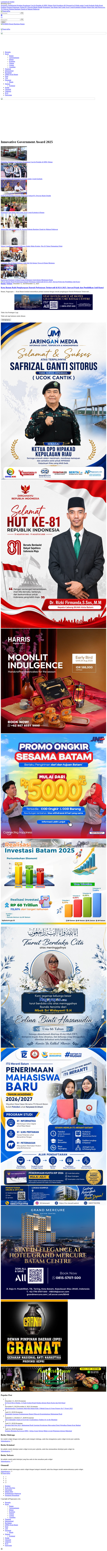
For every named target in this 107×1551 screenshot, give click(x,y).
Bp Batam (8, 72)
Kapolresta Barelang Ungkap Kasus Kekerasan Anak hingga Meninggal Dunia (27, 280)
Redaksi (7, 1486)
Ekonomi (8, 80)
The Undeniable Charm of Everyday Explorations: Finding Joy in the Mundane (31, 1420)
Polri (6, 76)
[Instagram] (6, 1480)
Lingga (11, 65)
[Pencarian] (2, 17)
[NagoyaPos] (5, 11)
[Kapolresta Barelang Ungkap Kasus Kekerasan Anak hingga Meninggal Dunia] (14, 278)
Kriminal (12, 86)
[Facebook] (6, 1477)
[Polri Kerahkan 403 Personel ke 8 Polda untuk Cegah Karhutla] (14, 177)
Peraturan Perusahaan (12, 1495)
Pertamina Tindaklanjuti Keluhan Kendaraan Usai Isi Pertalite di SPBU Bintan (27, 5)
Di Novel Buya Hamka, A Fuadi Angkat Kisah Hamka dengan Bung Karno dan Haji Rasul (35, 1403)
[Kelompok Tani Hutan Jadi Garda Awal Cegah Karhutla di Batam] (14, 211)
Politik (7, 87)
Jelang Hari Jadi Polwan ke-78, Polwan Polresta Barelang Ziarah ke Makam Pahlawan (29, 229)
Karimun (12, 61)
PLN (6, 93)
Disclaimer (8, 1490)
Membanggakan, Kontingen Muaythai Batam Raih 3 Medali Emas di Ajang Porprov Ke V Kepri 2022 (39, 1408)
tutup (3, 22)
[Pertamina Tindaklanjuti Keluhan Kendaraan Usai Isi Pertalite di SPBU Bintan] (14, 160)
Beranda (8, 52)
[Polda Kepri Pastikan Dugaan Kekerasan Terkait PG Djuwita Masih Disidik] (14, 194)
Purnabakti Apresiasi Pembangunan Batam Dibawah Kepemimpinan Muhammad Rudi (33, 1414)
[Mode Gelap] (2, 15)
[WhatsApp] (6, 1482)
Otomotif (8, 89)
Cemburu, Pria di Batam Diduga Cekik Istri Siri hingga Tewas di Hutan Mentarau (28, 263)
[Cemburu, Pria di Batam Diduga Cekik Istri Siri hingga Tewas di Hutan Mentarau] (14, 261)
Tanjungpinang (14, 58)
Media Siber (9, 1491)
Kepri (7, 54)
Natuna (11, 63)
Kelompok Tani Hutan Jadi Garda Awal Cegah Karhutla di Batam (64, 7)
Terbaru (9, 283)
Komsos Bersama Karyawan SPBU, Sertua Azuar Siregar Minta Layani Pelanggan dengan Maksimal (38, 1431)
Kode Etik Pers (10, 1488)
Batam (11, 56)
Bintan (11, 59)
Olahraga (8, 91)
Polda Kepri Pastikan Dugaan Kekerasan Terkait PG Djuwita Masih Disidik (26, 196)
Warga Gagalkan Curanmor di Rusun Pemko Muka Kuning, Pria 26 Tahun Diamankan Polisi (31, 246)
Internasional (9, 71)
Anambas (12, 67)
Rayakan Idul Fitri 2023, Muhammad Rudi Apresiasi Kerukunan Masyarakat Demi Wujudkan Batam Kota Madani (43, 1425)
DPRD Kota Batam (11, 74)
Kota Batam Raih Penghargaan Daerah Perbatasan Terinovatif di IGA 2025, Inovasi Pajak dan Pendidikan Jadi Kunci (52, 287)
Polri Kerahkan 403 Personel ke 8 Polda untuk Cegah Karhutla (73, 5)
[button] (22, 13)
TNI (6, 78)
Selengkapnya (6, 320)
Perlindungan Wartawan (13, 1493)
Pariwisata (8, 95)
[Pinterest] (6, 1479)
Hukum (7, 84)
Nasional (8, 69)
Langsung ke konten (7, 2)
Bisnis (11, 82)
